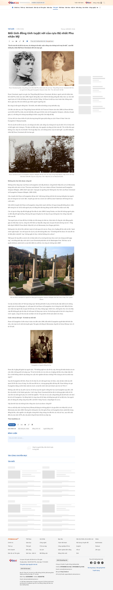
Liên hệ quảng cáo (62, 560)
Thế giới (55, 7)
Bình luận (11, 424)
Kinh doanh (29, 7)
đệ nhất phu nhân (23, 428)
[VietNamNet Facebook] (91, 563)
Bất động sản (44, 553)
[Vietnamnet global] (88, 3)
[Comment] (27, 41)
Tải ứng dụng (91, 567)
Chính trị (17, 7)
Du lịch (42, 549)
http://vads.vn (64, 571)
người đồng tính (48, 428)
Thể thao (61, 7)
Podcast (97, 546)
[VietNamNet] (12, 7)
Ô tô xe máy (43, 546)
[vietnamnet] (13, 3)
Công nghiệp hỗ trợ (64, 546)
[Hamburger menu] (100, 7)
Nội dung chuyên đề (82, 542)
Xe (97, 7)
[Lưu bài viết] (23, 41)
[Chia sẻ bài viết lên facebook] (9, 41)
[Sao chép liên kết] (20, 41)
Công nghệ (92, 7)
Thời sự (22, 7)
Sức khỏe (85, 7)
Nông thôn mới (62, 553)
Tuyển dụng (96, 570)
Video (97, 539)
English (78, 546)
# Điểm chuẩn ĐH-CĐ (38, 2)
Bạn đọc (60, 539)
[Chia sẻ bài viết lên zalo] (12, 41)
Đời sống (79, 7)
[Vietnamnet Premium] (13, 540)
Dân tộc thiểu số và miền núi (84, 539)
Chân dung (20, 29)
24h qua (97, 549)
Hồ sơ (78, 549)
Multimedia (98, 542)
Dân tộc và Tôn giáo (40, 7)
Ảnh (77, 553)
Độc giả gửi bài (101, 567)
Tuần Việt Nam (79, 2)
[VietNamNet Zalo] (102, 563)
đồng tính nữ (36, 428)
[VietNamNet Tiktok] (98, 563)
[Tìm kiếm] (104, 3)
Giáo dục (49, 7)
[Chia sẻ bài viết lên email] (16, 41)
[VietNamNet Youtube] (95, 563)
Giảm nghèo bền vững (64, 549)
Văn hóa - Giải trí (70, 7)
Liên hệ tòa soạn (25, 568)
